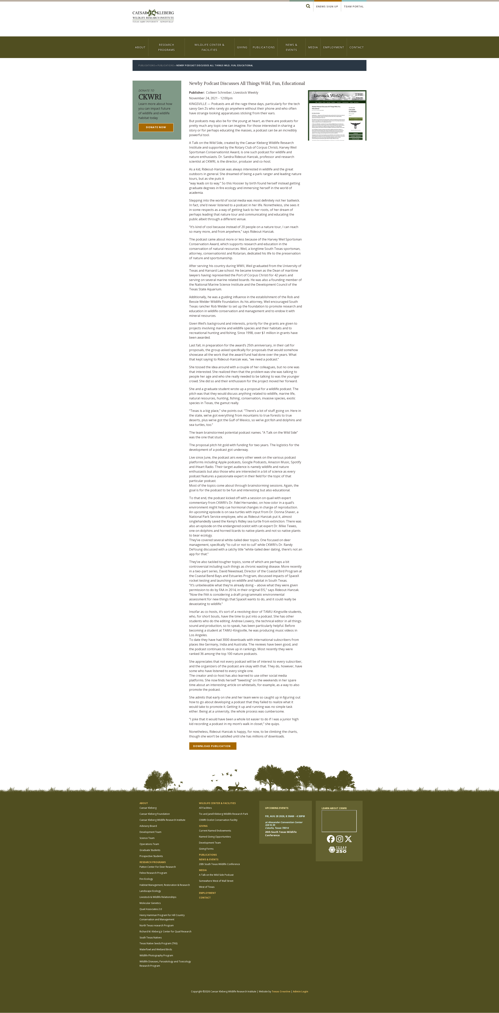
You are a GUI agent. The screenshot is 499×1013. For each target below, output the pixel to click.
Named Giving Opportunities (215, 836)
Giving (242, 47)
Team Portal (354, 6)
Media (313, 47)
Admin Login (300, 991)
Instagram (339, 839)
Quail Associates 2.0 (151, 909)
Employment (333, 47)
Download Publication (212, 746)
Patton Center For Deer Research (158, 867)
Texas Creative (281, 991)
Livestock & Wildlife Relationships (158, 897)
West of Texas (206, 887)
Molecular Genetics (150, 903)
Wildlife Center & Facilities (210, 47)
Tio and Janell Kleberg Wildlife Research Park (223, 814)
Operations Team (149, 844)
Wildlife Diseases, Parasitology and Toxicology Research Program (165, 963)
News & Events (291, 47)
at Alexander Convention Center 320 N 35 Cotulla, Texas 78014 (283, 825)
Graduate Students (150, 850)
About (140, 47)
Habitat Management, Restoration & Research (165, 885)
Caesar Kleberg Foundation (155, 814)
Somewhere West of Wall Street (216, 881)
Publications (264, 47)
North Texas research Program (157, 925)
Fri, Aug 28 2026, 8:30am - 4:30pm (285, 816)
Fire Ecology (146, 879)
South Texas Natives (151, 937)
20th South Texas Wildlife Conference (219, 864)
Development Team (150, 832)
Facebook (330, 839)
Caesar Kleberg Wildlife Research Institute (162, 820)
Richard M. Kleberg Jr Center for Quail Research (165, 931)
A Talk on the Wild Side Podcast (216, 874)
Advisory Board (148, 826)
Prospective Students (151, 856)
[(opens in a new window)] (339, 849)
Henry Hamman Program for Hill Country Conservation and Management (162, 917)
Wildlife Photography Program (156, 955)
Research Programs (166, 47)
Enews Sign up (327, 6)
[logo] (153, 16)
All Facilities (205, 808)
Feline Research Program (153, 873)
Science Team (147, 838)
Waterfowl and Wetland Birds (156, 949)
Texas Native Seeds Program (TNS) (158, 943)
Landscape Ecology (150, 891)
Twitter (348, 839)
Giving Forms (206, 848)
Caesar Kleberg (148, 808)
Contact (356, 47)
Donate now (156, 127)
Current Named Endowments (215, 830)
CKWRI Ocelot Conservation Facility (218, 820)
